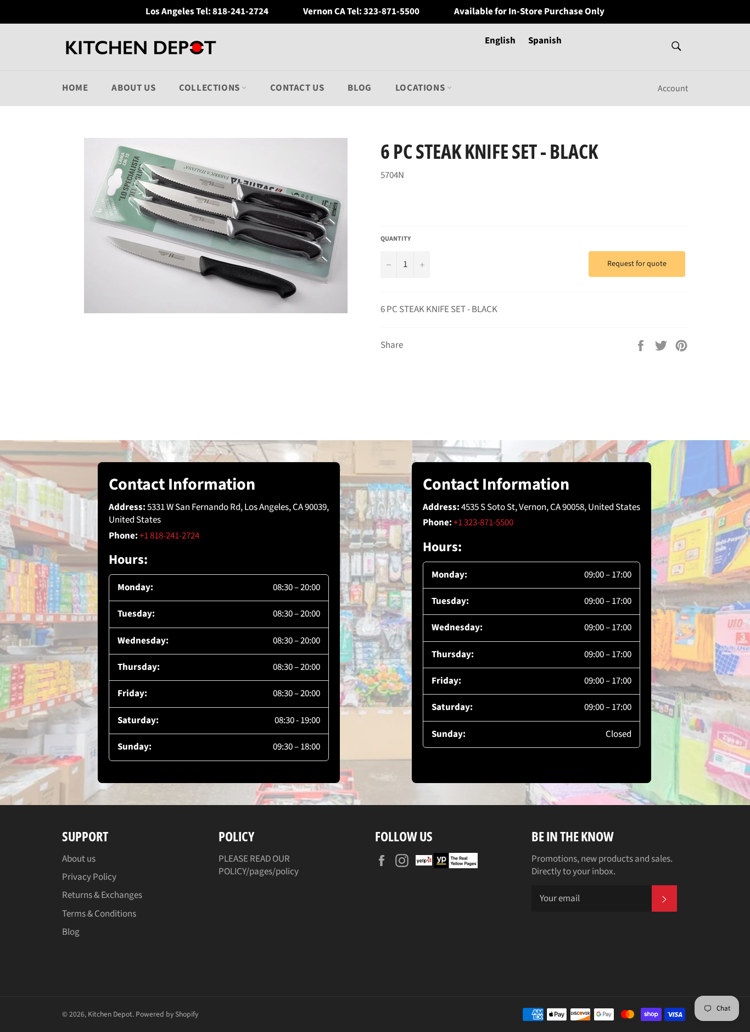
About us (133, 88)
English (501, 40)
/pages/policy (272, 871)
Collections (210, 88)
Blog (359, 88)
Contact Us (297, 88)
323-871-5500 (391, 11)
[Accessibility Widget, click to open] (724, 516)
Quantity (395, 239)
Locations (421, 88)
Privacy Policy (89, 877)
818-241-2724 (240, 11)
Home (75, 88)
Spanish (545, 40)
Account (673, 88)
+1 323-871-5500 (483, 522)
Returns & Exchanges (102, 895)
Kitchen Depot (110, 1014)
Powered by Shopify (167, 1014)
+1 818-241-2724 (169, 535)
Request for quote (637, 263)
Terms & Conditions (99, 913)
